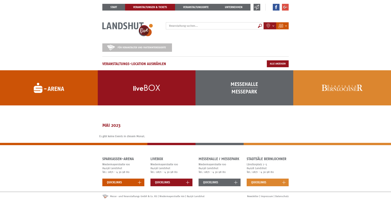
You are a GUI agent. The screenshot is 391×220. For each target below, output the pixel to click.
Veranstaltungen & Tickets (150, 7)
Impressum (267, 196)
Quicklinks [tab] (114, 182)
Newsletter (253, 196)
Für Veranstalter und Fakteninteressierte (142, 47)
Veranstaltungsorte (196, 7)
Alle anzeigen (278, 63)
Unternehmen (233, 7)
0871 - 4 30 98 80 (118, 172)
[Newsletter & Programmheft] (257, 9)
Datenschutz (282, 196)
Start (113, 7)
